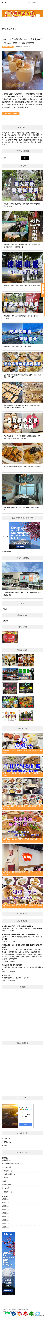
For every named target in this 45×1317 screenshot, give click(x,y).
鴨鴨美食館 (19, 46)
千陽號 (4, 1192)
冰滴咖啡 (5, 1185)
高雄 (3, 1160)
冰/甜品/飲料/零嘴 (7, 46)
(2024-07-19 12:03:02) (15, 978)
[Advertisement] (22, 1014)
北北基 (4, 1188)
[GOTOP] (37, 1313)
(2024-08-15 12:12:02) (22, 938)
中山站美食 (5, 1174)
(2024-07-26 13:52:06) (22, 968)
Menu (6, 3)
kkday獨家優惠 (6, 551)
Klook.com (5, 536)
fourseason (5, 1167)
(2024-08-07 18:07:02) (22, 953)
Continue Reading (11, 113)
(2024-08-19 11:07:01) (22, 928)
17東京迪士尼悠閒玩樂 (9, 1164)
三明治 (4, 1171)
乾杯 (3, 1178)
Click (43, 290)
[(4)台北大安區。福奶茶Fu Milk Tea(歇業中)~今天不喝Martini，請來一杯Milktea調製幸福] (22, 70)
